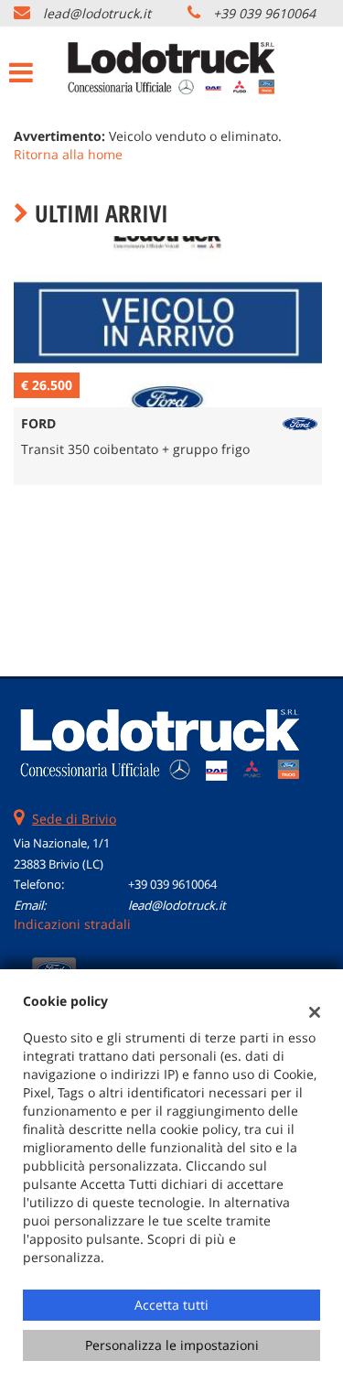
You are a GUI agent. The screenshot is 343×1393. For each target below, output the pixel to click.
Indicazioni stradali (72, 924)
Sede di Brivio (74, 818)
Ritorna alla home (68, 154)
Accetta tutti (171, 1304)
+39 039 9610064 (264, 13)
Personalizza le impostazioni (172, 1345)
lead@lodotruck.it (97, 13)
